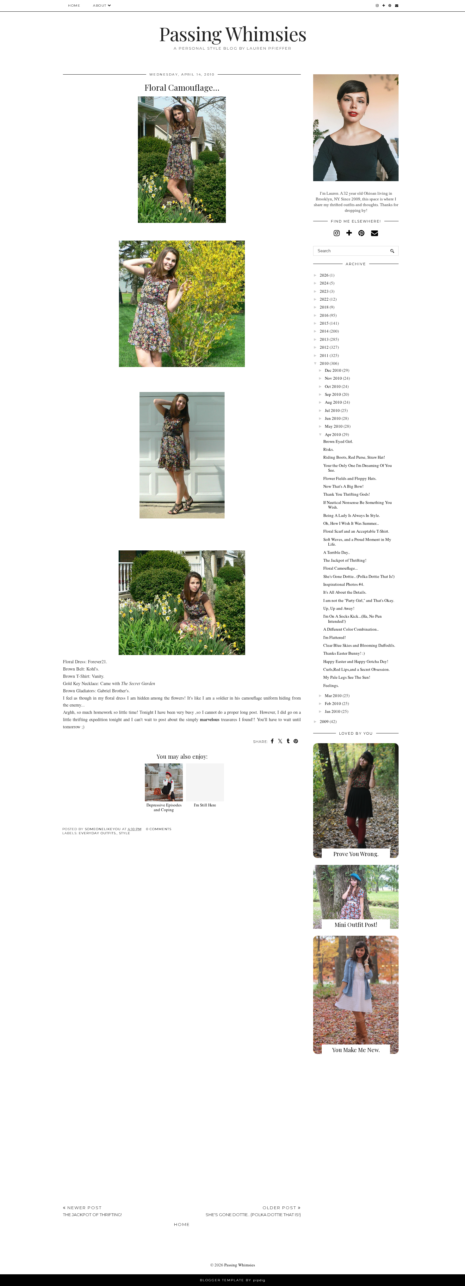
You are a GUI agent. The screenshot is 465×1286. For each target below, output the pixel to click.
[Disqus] (182, 938)
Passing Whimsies (233, 33)
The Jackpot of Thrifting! (344, 560)
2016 (324, 315)
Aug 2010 (333, 402)
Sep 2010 (333, 394)
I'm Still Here (205, 805)
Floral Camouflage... (340, 568)
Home (74, 5)
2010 (324, 363)
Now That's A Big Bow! (343, 486)
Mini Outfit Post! (356, 924)
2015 (324, 323)
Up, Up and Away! (338, 608)
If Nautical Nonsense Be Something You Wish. (357, 504)
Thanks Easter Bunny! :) (344, 653)
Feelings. (331, 685)
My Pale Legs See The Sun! (346, 677)
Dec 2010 (333, 370)
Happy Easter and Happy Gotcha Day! (355, 661)
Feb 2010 (333, 703)
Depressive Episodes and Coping (164, 807)
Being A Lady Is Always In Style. (351, 515)
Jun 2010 (333, 418)
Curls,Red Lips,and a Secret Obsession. (356, 669)
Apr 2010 (333, 434)
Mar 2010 (333, 695)
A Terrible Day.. (336, 552)
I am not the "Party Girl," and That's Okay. (358, 600)
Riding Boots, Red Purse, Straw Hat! (354, 457)
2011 (324, 355)
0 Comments (158, 829)
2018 (324, 307)
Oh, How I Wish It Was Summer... (351, 523)
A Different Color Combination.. (351, 629)
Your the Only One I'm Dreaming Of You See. (357, 467)
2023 (324, 291)
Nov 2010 (333, 378)
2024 (324, 283)
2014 (324, 331)
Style (124, 833)
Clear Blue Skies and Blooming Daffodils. (359, 645)
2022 (324, 299)
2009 (324, 721)
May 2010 (334, 426)
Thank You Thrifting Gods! (346, 494)
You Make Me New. (356, 1050)
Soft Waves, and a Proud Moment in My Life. (357, 541)
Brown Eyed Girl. (338, 441)
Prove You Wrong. (356, 854)
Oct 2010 (333, 386)
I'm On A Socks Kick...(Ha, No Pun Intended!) (352, 618)
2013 (324, 339)
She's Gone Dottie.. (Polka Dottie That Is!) (358, 576)
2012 (324, 347)
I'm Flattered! (334, 637)
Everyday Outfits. (98, 833)
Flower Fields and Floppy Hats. (349, 478)
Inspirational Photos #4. (343, 584)
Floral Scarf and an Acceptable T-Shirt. (356, 531)
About (100, 5)
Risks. (328, 449)
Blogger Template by (232, 1280)
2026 (324, 275)
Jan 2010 (332, 711)
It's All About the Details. (344, 592)
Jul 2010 (332, 410)
